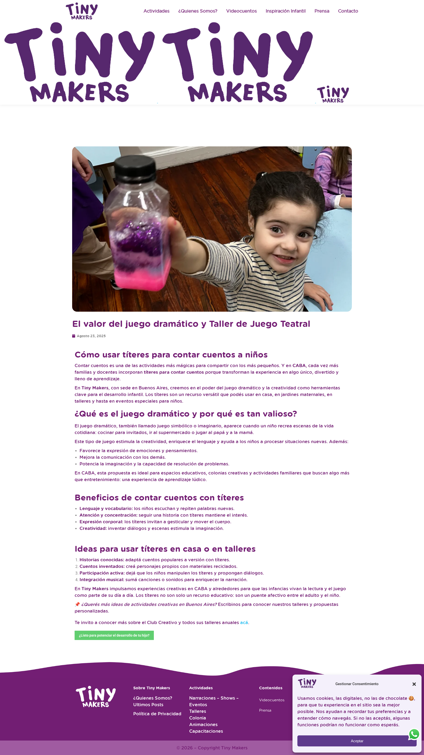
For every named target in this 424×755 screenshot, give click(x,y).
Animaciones (203, 724)
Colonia (197, 718)
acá (244, 622)
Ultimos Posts (148, 704)
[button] (414, 684)
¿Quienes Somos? (152, 698)
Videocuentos (271, 699)
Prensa (265, 710)
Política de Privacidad (157, 714)
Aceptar (357, 741)
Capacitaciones (206, 731)
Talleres (197, 711)
